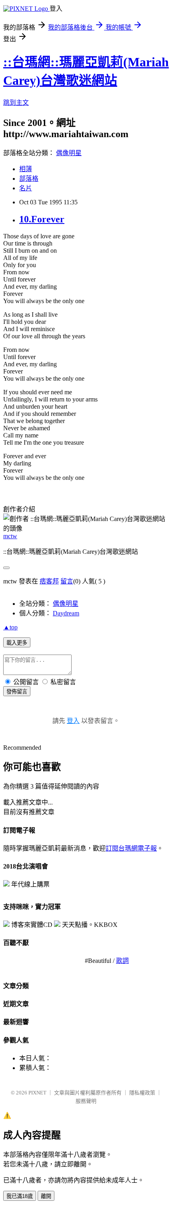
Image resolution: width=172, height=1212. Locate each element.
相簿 (25, 169)
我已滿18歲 (19, 1196)
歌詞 (122, 960)
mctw (10, 536)
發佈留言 (16, 692)
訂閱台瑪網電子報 (131, 848)
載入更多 (16, 643)
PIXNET (37, 1093)
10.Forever (41, 219)
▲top (10, 627)
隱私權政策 (142, 1093)
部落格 (28, 178)
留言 (66, 581)
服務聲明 (86, 1101)
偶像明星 (69, 153)
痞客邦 (49, 581)
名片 (25, 188)
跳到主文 (16, 102)
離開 (46, 1196)
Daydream (66, 613)
